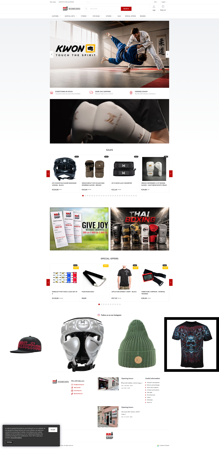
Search (126, 9)
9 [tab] (101, 195)
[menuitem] (56, 16)
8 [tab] (99, 195)
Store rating (53, 2)
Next (171, 173)
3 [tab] (87, 195)
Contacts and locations (153, 390)
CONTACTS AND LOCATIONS (66, 2)
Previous (48, 173)
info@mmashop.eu (79, 384)
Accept (53, 430)
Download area (151, 395)
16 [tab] (117, 195)
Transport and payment (153, 382)
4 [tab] (90, 195)
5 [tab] (92, 195)
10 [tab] (103, 195)
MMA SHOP (77, 387)
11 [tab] (106, 195)
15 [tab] (115, 195)
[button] (51, 54)
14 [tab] (113, 195)
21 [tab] (129, 195)
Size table (149, 392)
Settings (9, 442)
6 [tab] (94, 195)
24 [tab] (136, 195)
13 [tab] (110, 195)
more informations (16, 438)
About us (149, 402)
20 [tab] (127, 195)
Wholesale (150, 400)
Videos (149, 397)
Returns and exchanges (153, 385)
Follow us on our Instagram (111, 315)
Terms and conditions (152, 387)
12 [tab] (108, 195)
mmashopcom (78, 390)
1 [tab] (83, 195)
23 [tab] (133, 195)
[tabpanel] (65, 174)
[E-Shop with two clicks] (109, 436)
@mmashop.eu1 (78, 393)
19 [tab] (124, 195)
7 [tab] (97, 195)
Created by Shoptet (164, 445)
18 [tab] (122, 195)
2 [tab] (85, 195)
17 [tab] (120, 195)
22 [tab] (131, 195)
